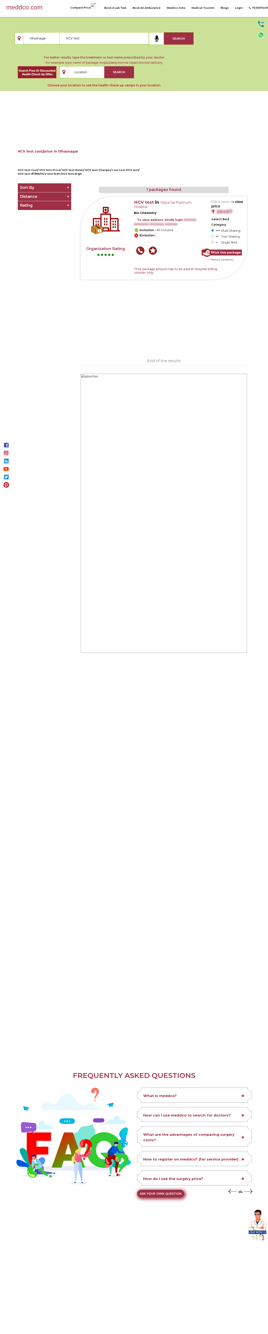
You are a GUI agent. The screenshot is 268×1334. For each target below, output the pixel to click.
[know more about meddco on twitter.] (6, 476)
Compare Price (80, 7)
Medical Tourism (203, 7)
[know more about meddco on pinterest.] (6, 484)
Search (179, 38)
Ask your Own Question (161, 1193)
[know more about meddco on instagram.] (6, 452)
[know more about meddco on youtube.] (6, 468)
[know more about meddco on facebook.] (6, 445)
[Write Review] (153, 250)
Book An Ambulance (146, 7)
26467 (224, 212)
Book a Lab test (115, 7)
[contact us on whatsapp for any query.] (261, 35)
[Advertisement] (134, 125)
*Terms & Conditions (221, 259)
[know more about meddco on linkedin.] (6, 461)
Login (239, 7)
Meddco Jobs (176, 7)
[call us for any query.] (261, 24)
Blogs (225, 7)
